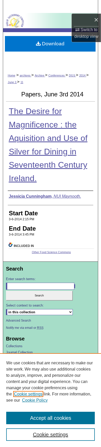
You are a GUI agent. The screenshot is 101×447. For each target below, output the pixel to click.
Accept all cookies (50, 418)
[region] (50, 400)
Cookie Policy (35, 400)
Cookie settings (28, 394)
